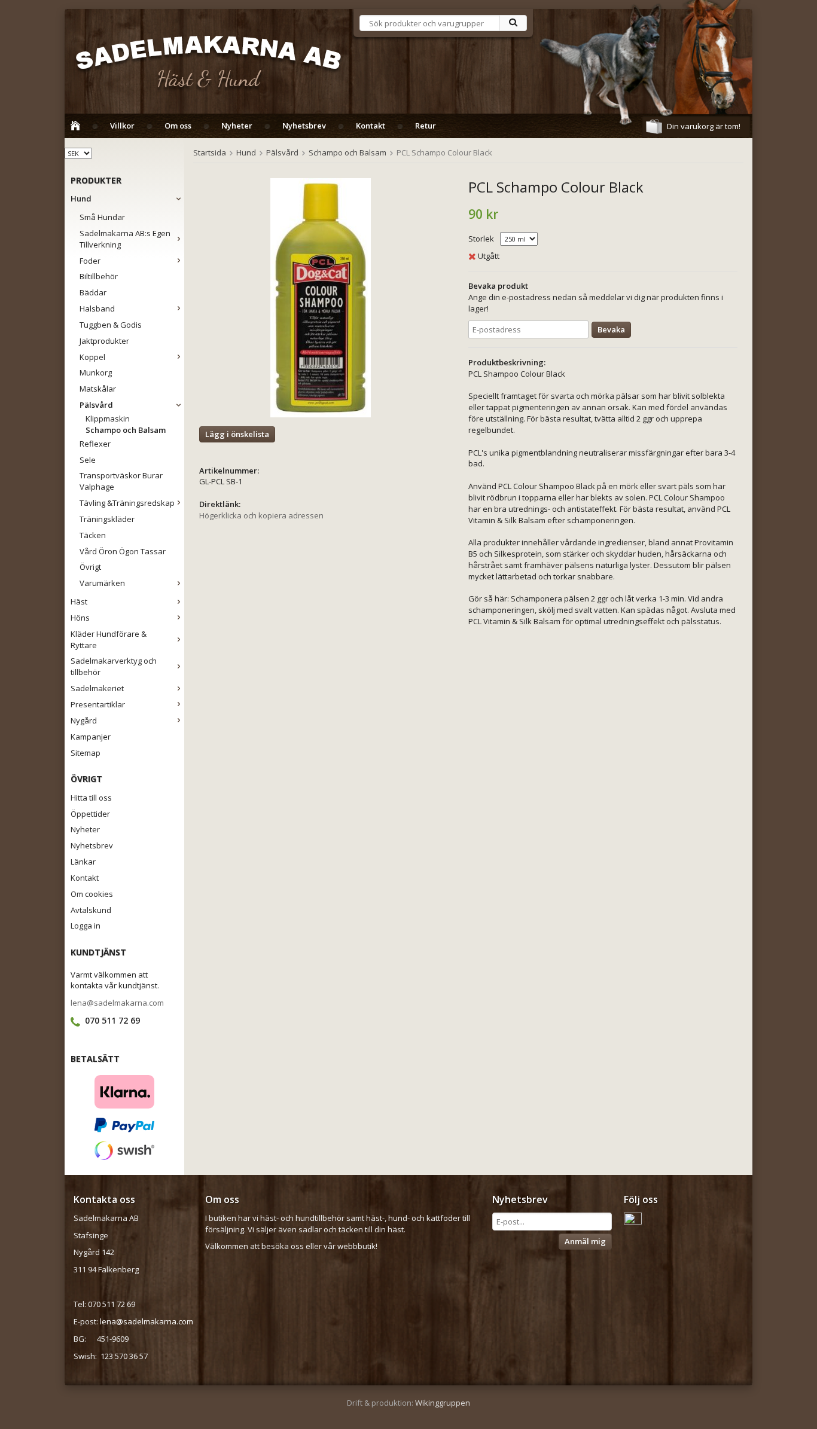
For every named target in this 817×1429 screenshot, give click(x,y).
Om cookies (92, 893)
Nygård (84, 720)
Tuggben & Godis (111, 324)
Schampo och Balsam (126, 430)
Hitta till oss (91, 797)
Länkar (83, 861)
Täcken (93, 535)
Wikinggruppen (442, 1402)
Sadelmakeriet (97, 688)
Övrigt (90, 566)
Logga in (85, 925)
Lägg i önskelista (237, 434)
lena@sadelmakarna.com (117, 1002)
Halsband (97, 308)
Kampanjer (91, 736)
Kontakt (370, 125)
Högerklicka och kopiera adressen (261, 515)
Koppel (92, 357)
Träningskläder (107, 519)
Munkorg (96, 372)
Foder (90, 260)
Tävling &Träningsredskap (127, 502)
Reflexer (95, 443)
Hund (81, 198)
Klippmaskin (108, 418)
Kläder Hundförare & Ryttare (109, 639)
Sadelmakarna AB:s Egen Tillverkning (125, 239)
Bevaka (611, 329)
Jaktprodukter (104, 340)
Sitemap (85, 752)
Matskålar (98, 388)
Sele (88, 459)
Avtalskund (91, 910)
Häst (79, 601)
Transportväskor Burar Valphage (121, 481)
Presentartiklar (98, 704)
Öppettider (90, 813)
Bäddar (93, 292)
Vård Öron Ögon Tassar (123, 551)
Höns (80, 617)
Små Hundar (102, 217)
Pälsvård (96, 404)
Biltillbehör (99, 276)
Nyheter (236, 125)
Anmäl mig (585, 1241)
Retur (425, 125)
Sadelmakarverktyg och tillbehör (114, 666)
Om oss (177, 125)
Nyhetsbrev (304, 125)
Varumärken (102, 583)
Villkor (122, 125)
